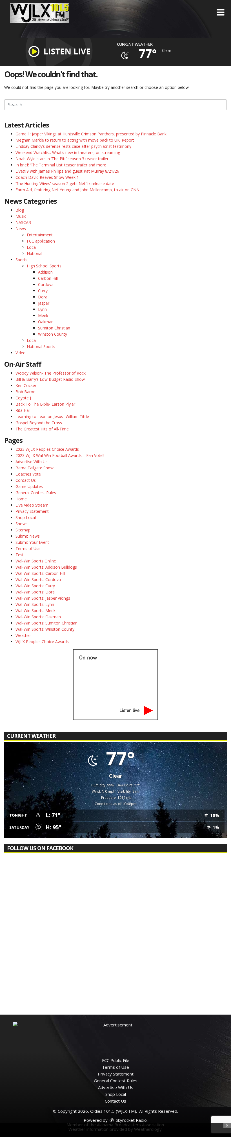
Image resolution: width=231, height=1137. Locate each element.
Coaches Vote (28, 474)
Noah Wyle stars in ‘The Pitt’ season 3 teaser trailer (61, 158)
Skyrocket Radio (131, 1120)
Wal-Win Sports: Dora (35, 592)
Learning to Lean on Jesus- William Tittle (52, 416)
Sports (21, 259)
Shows (21, 523)
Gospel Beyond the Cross (38, 422)
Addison (45, 272)
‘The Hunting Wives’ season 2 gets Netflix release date (64, 183)
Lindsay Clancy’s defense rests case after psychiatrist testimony (73, 146)
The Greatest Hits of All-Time (42, 429)
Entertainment (40, 234)
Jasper (43, 303)
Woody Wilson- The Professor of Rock (50, 373)
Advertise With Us (31, 461)
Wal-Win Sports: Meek (35, 610)
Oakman (46, 321)
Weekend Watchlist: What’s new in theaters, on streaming (67, 152)
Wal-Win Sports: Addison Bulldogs (46, 567)
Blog (19, 210)
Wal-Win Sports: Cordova (38, 579)
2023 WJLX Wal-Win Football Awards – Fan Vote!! (59, 455)
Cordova (46, 284)
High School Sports (44, 266)
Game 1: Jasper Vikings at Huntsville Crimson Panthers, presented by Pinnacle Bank (90, 134)
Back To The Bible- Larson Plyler (45, 404)
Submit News (27, 536)
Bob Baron (25, 391)
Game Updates (29, 486)
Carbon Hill (48, 278)
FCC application (41, 241)
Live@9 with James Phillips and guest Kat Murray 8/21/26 (67, 171)
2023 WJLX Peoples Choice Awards (47, 449)
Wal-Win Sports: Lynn (34, 604)
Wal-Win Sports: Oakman (38, 616)
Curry (43, 290)
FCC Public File (115, 1060)
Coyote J (23, 398)
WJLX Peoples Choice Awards (42, 641)
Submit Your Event (32, 542)
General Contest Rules (35, 492)
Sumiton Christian (54, 328)
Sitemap (22, 530)
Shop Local (25, 517)
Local (32, 247)
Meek (43, 315)
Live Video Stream (31, 505)
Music (20, 216)
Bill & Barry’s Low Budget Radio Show (50, 379)
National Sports (41, 346)
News (20, 228)
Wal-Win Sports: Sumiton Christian (46, 623)
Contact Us (25, 480)
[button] (220, 12)
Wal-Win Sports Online (35, 561)
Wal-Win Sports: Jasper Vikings (42, 598)
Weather (23, 635)
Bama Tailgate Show (34, 467)
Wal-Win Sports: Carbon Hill (40, 573)
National (34, 253)
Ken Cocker (25, 385)
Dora (42, 297)
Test (19, 554)
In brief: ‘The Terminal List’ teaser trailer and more (60, 165)
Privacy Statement (32, 511)
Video (20, 352)
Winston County (52, 334)
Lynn (42, 309)
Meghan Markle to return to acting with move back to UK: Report (74, 140)
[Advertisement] (115, 1034)
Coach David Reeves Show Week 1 (47, 177)
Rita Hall (22, 410)
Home (21, 499)
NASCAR (23, 222)
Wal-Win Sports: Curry (35, 585)
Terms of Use (28, 548)
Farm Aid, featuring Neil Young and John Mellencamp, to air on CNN (77, 189)
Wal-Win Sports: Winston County (44, 629)
